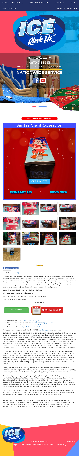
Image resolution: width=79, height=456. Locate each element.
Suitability (16, 272)
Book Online (16, 309)
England (15, 445)
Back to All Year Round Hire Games (39, 118)
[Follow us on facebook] (36, 80)
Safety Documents (39, 3)
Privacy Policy (61, 445)
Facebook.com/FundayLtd (30, 321)
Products (17, 3)
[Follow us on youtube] (43, 80)
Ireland (21, 445)
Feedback (52, 445)
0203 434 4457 (39, 58)
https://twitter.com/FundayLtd (31, 327)
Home (5, 3)
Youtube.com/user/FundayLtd (32, 325)
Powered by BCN (71, 442)
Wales (46, 445)
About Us (60, 3)
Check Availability (51, 310)
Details (7, 272)
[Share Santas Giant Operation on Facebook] (39, 268)
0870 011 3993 (39, 62)
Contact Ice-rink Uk (65, 8)
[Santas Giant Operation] (39, 163)
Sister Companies (37, 445)
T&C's (73, 3)
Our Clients (8, 8)
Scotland (28, 445)
